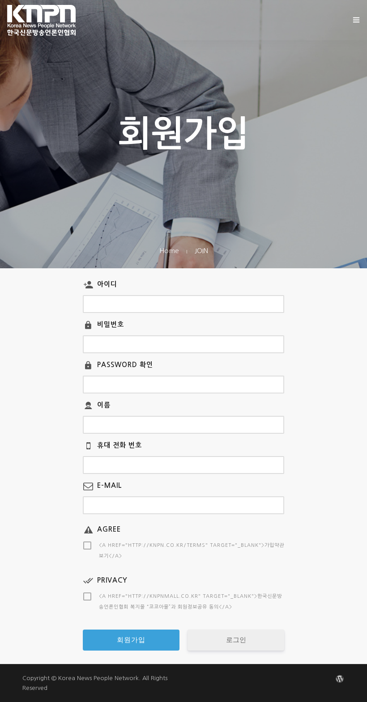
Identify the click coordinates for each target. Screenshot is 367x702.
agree (109, 529)
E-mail (109, 485)
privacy (112, 580)
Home (169, 250)
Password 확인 (125, 364)
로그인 (236, 640)
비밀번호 (110, 324)
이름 (104, 405)
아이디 (107, 284)
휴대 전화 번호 (119, 445)
